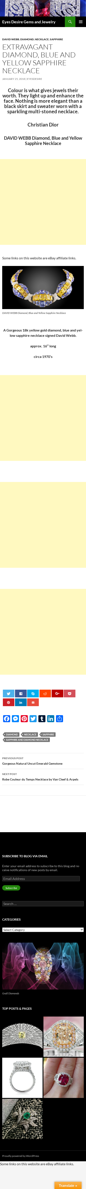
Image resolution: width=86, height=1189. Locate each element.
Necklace (42, 39)
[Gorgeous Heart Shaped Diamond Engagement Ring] (22, 1078)
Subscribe (11, 888)
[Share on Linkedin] (21, 702)
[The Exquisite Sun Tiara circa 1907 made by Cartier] (22, 1037)
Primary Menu (80, 21)
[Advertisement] (43, 202)
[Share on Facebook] (21, 693)
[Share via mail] (33, 702)
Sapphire (56, 39)
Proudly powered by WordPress (20, 1156)
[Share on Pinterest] (9, 702)
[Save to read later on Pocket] (69, 693)
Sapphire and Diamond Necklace (27, 739)
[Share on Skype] (33, 693)
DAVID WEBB (10, 39)
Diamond (27, 39)
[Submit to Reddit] (45, 693)
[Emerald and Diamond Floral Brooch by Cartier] (22, 1119)
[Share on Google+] (57, 693)
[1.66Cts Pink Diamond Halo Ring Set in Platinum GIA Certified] (63, 1037)
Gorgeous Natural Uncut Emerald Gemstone (32, 761)
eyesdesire (34, 79)
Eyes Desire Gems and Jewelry (29, 21)
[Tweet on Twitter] (9, 693)
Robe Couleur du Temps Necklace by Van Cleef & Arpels (40, 776)
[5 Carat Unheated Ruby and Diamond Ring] (63, 1078)
